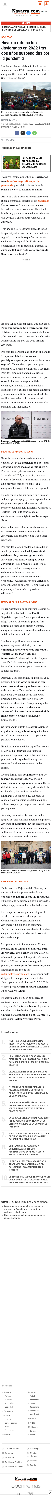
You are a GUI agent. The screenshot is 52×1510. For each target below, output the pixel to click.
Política (8, 1396)
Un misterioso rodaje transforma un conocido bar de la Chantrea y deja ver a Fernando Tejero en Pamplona (29, 1180)
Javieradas (43, 200)
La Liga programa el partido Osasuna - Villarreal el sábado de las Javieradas (34, 162)
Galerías (33, 1431)
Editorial (8, 1419)
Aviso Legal (35, 1448)
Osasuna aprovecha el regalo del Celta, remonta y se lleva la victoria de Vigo (24, 28)
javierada (10, 140)
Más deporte (35, 1414)
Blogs (7, 1426)
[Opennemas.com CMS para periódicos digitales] (26, 1489)
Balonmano (34, 1407)
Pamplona (8, 1411)
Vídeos (32, 1434)
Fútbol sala (34, 1410)
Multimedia (33, 1427)
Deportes (32, 1392)
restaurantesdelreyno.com (15, 973)
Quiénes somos (12, 1448)
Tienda (33, 1465)
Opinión (6, 1415)
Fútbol (32, 1396)
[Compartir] (17, 132)
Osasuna (7, 1434)
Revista (31, 1423)
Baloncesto (34, 1400)
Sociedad (9, 1407)
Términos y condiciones (34, 1201)
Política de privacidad (14, 1466)
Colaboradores (11, 1423)
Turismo (33, 1461)
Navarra (7, 1392)
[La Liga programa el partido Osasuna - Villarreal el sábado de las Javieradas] (26, 156)
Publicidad (9, 1457)
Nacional (32, 1418)
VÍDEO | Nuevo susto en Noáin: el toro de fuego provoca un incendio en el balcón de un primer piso (29, 1136)
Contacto (9, 1453)
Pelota (32, 1403)
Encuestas (9, 1430)
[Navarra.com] (26, 11)
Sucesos (8, 1400)
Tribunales (9, 1403)
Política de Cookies (13, 1462)
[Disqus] (25, 1261)
